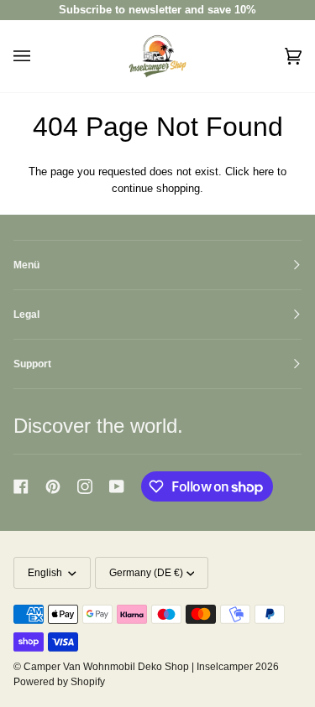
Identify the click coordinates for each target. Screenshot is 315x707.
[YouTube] (116, 486)
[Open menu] (38, 55)
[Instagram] (84, 486)
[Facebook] (21, 486)
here (263, 171)
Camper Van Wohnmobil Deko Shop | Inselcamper (138, 667)
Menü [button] (26, 265)
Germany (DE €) (146, 573)
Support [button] (32, 364)
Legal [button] (26, 314)
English (46, 573)
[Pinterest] (52, 486)
